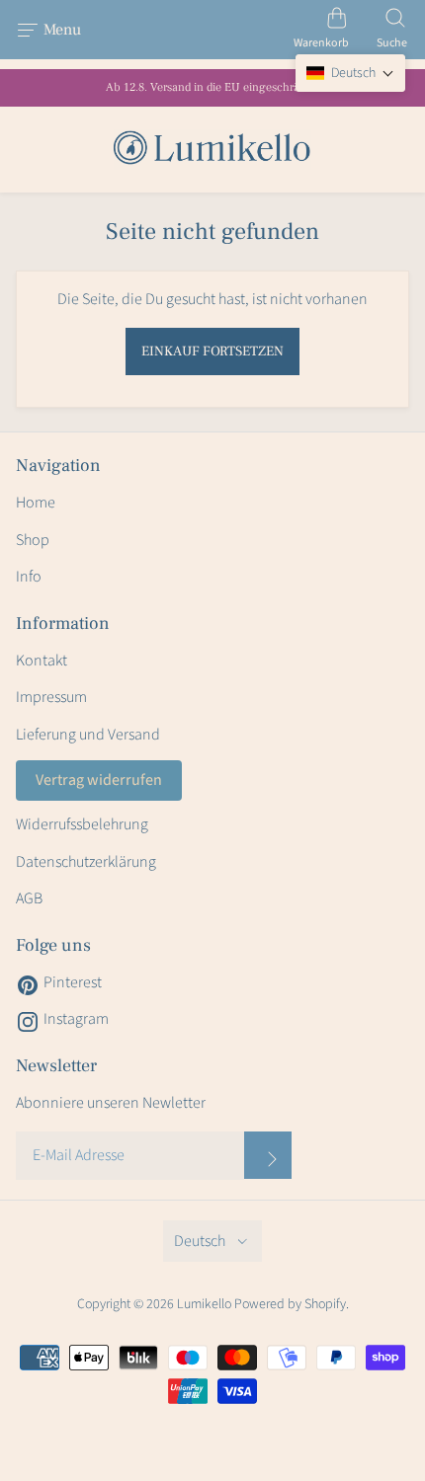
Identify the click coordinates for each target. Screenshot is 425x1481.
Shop (32, 540)
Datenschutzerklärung (86, 862)
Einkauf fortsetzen (212, 351)
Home (35, 502)
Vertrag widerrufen (99, 780)
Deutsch (199, 1241)
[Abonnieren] (268, 1155)
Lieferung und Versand (88, 734)
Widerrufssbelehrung (82, 824)
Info (29, 576)
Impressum (51, 697)
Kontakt (41, 660)
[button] (350, 73)
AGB (29, 898)
